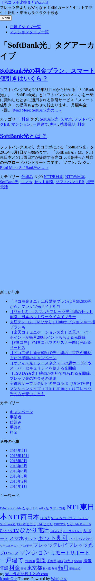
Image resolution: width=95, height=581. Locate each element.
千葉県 (52, 561)
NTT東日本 (53, 177)
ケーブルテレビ (72, 531)
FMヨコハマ (7, 508)
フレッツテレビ (50, 545)
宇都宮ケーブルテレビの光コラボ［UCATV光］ (51, 383)
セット (31, 538)
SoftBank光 (49, 119)
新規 (23, 568)
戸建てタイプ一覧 (25, 27)
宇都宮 (78, 561)
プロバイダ (9, 553)
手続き (15, 427)
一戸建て (40, 124)
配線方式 (74, 568)
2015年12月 (19, 456)
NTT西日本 (75, 177)
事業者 (15, 417)
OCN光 (45, 518)
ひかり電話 (34, 530)
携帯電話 (68, 124)
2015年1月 (18, 486)
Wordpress (59, 579)
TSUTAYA (60, 524)
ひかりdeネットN (79, 524)
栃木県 (47, 568)
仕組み (27, 177)
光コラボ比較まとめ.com (26, 574)
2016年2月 (18, 450)
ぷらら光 (56, 531)
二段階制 (30, 561)
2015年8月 (18, 461)
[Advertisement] (47, 237)
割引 (54, 124)
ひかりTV (9, 530)
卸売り (68, 561)
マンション (21, 124)
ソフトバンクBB (70, 182)
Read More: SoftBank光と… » (24, 168)
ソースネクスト (9, 546)
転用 (63, 567)
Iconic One (8, 579)
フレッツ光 (80, 545)
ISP (35, 508)
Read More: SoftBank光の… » (37, 110)
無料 (54, 568)
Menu (6, 18)
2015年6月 (18, 466)
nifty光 (44, 508)
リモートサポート (70, 552)
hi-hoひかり (24, 508)
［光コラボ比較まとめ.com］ (25, 2)
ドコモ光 (26, 545)
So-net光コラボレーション (69, 518)
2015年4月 (18, 471)
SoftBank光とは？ (23, 136)
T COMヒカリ (26, 524)
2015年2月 (18, 481)
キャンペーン (21, 412)
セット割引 (44, 182)
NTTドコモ (57, 508)
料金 (25, 119)
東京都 (34, 567)
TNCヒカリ (45, 524)
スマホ (66, 119)
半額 (60, 561)
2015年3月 (18, 476)
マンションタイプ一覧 (29, 32)
